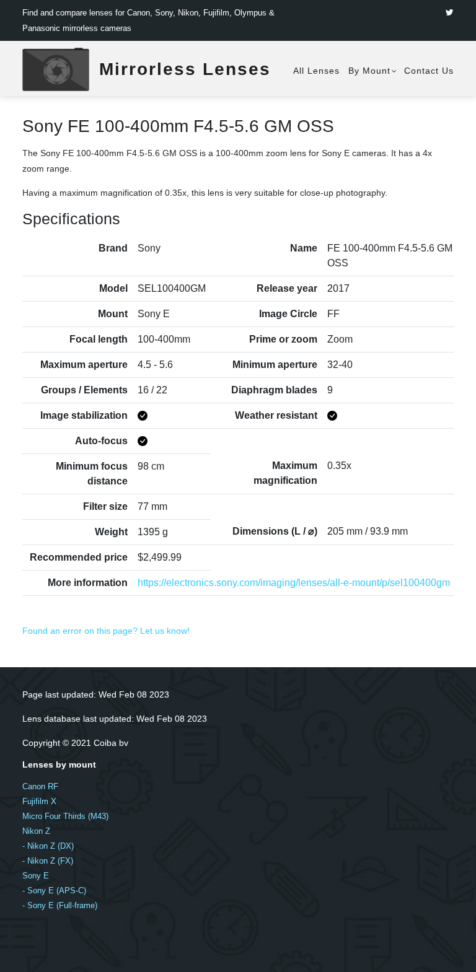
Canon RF (40, 786)
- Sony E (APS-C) (54, 890)
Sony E (35, 875)
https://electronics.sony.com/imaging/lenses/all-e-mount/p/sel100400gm (294, 582)
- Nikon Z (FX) (47, 860)
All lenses (316, 71)
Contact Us (429, 71)
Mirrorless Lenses (185, 69)
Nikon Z (36, 831)
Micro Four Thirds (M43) (65, 816)
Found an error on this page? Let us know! (106, 631)
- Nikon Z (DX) (48, 846)
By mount (369, 71)
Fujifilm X (39, 801)
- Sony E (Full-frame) (59, 905)
